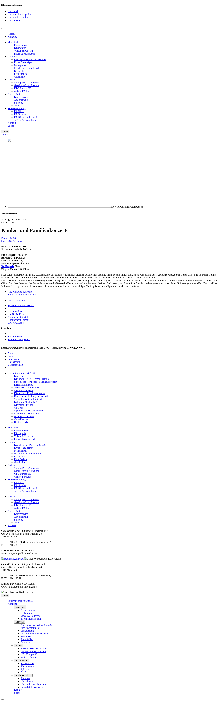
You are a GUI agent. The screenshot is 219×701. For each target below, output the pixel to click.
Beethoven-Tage (22, 422)
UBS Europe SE (22, 88)
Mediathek (13, 42)
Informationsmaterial (24, 53)
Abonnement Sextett (18, 317)
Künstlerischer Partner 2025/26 (30, 59)
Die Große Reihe (16, 314)
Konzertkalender (16, 311)
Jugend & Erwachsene (25, 120)
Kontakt (12, 123)
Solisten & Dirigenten (19, 339)
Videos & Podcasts (23, 50)
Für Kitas (19, 111)
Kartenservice (21, 97)
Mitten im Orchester (24, 416)
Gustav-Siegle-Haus (11, 241)
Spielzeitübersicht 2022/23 (21, 305)
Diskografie (20, 47)
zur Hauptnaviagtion (18, 17)
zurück (4, 134)
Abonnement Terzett (18, 320)
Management (20, 65)
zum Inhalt (13, 11)
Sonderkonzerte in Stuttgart (28, 399)
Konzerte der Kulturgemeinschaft (31, 396)
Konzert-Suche (15, 336)
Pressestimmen (21, 45)
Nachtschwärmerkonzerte (27, 413)
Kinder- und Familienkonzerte (29, 393)
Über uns (12, 56)
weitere (7, 328)
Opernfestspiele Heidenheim (28, 410)
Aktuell (11, 33)
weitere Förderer (22, 91)
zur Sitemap (14, 20)
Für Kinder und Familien (26, 117)
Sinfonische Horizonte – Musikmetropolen (35, 381)
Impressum (13, 359)
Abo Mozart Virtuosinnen (27, 387)
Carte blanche (21, 419)
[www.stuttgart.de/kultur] (12, 558)
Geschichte (19, 76)
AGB (17, 105)
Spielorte (18, 102)
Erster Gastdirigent (23, 62)
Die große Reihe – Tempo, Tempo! (32, 379)
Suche (11, 125)
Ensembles (19, 71)
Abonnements (21, 99)
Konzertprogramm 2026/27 (21, 373)
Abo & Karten (15, 94)
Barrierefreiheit (15, 364)
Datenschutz (14, 362)
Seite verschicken (16, 300)
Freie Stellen (20, 73)
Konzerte (12, 36)
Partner (11, 79)
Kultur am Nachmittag (25, 402)
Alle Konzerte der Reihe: (22, 293)
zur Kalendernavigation (19, 14)
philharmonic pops (23, 390)
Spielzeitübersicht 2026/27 (21, 601)
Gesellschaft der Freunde (26, 85)
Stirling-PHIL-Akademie (26, 82)
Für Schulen (20, 114)
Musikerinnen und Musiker (28, 68)
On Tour (18, 407)
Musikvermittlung (17, 108)
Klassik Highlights (23, 384)
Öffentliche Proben (23, 404)
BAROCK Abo (16, 322)
